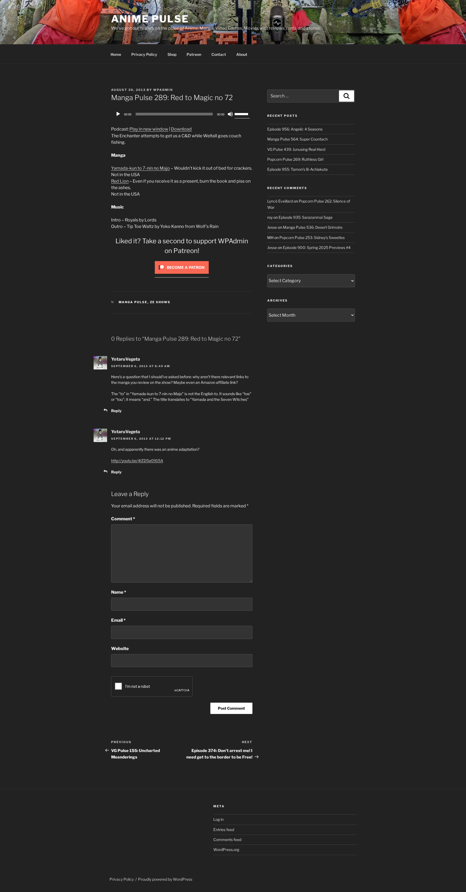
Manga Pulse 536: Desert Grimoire (312, 227)
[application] (181, 114)
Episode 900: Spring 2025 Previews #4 (317, 247)
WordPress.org (226, 849)
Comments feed (227, 839)
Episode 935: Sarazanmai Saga (306, 217)
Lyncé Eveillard (280, 201)
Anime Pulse (150, 19)
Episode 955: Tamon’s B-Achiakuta (297, 169)
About (241, 54)
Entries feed (223, 829)
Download (181, 129)
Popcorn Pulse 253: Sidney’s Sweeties (312, 237)
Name (118, 592)
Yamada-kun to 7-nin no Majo (140, 168)
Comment (123, 518)
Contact (218, 54)
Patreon (194, 54)
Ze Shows (160, 302)
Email (118, 620)
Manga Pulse (133, 302)
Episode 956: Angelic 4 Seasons (295, 129)
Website (120, 648)
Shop (171, 54)
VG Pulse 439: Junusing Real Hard (296, 149)
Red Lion (120, 181)
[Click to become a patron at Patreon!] (182, 275)
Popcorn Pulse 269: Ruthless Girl (295, 159)
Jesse (272, 227)
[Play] (118, 114)
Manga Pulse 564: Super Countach (297, 139)
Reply (116, 410)
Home (116, 54)
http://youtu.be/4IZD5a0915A (137, 460)
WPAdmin (163, 90)
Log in (218, 819)
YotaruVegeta (125, 359)
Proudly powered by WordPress (165, 879)
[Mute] (230, 114)
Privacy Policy (144, 54)
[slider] (242, 113)
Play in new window (148, 129)
